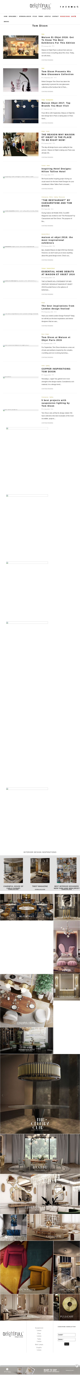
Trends (40, 16)
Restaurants (62, 197)
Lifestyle (47, 16)
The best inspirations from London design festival (58, 307)
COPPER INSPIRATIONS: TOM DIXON (56, 370)
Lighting (56, 197)
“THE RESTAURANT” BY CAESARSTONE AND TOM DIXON (57, 203)
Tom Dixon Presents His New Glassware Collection (58, 72)
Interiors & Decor (25, 16)
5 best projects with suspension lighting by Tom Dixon (56, 403)
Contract (55, 16)
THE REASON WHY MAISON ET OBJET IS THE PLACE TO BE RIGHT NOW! (58, 137)
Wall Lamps (39, 1344)
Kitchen (51, 197)
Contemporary (45, 197)
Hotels (48, 165)
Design (43, 99)
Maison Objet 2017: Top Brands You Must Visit (56, 104)
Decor (43, 334)
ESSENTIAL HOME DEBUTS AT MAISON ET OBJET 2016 (58, 273)
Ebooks (6, 21)
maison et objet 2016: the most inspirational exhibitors (57, 240)
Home (5, 16)
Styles (34, 16)
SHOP (72, 16)
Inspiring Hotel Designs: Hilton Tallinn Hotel (57, 170)
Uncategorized (49, 99)
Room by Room (65, 16)
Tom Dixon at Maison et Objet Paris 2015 (56, 338)
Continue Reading (47, 60)
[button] (77, 875)
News (43, 34)
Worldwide (12, 16)
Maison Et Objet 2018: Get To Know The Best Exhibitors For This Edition (58, 40)
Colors (43, 365)
